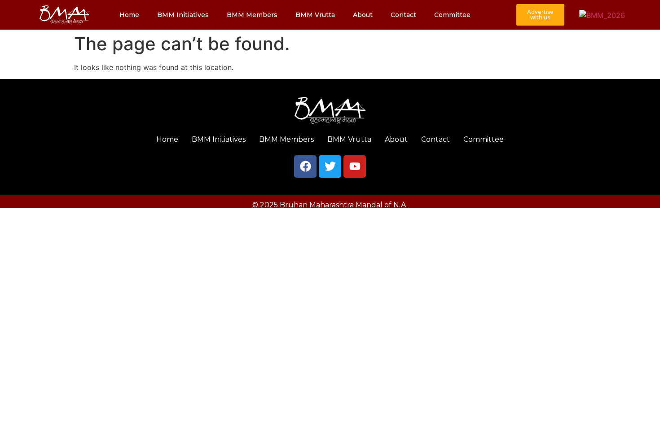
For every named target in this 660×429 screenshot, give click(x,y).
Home (129, 15)
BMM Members (252, 15)
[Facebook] (305, 166)
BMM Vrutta (315, 15)
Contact (403, 15)
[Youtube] (354, 166)
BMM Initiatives (183, 15)
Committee (452, 15)
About (363, 15)
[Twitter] (330, 166)
